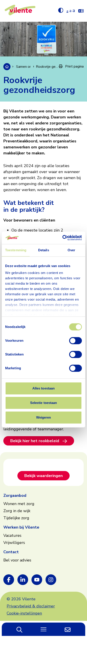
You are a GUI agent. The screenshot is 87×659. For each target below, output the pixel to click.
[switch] (75, 340)
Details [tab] (43, 250)
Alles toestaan (43, 388)
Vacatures (12, 535)
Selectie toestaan (43, 403)
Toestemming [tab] (15, 250)
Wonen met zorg (18, 503)
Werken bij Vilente (21, 527)
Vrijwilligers (14, 542)
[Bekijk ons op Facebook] (8, 579)
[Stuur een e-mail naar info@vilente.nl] (68, 629)
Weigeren (43, 417)
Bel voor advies (17, 560)
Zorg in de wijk (16, 510)
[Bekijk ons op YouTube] (36, 579)
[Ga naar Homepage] (6, 66)
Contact (11, 552)
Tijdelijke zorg (16, 518)
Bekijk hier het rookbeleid (34, 440)
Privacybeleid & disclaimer (31, 606)
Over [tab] (71, 250)
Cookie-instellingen (24, 613)
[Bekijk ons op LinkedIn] (22, 579)
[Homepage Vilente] (20, 10)
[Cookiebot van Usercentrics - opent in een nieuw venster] (62, 238)
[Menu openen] (43, 629)
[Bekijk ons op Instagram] (51, 579)
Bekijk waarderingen (43, 475)
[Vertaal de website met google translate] (81, 10)
